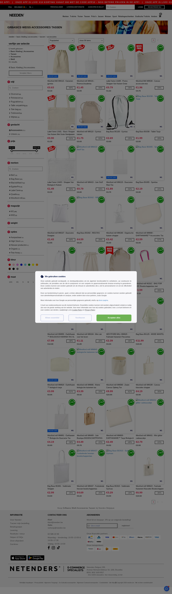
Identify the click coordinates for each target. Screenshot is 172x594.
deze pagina (103, 300)
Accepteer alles (114, 318)
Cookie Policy (77, 310)
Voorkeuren (80, 318)
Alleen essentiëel (52, 318)
